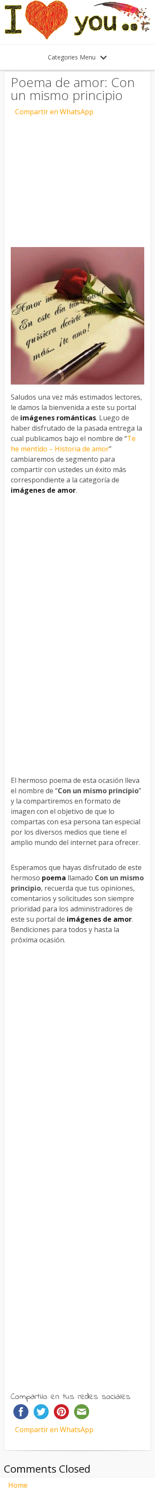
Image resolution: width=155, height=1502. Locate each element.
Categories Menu (72, 57)
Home (18, 1485)
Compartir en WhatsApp (54, 111)
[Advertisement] (77, 175)
